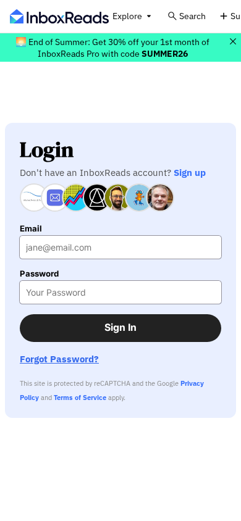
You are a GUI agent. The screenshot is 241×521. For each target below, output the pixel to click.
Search (192, 16)
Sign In (120, 327)
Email (31, 228)
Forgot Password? (59, 359)
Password (39, 273)
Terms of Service (80, 397)
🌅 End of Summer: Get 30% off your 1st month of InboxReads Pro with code (112, 47)
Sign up (190, 172)
